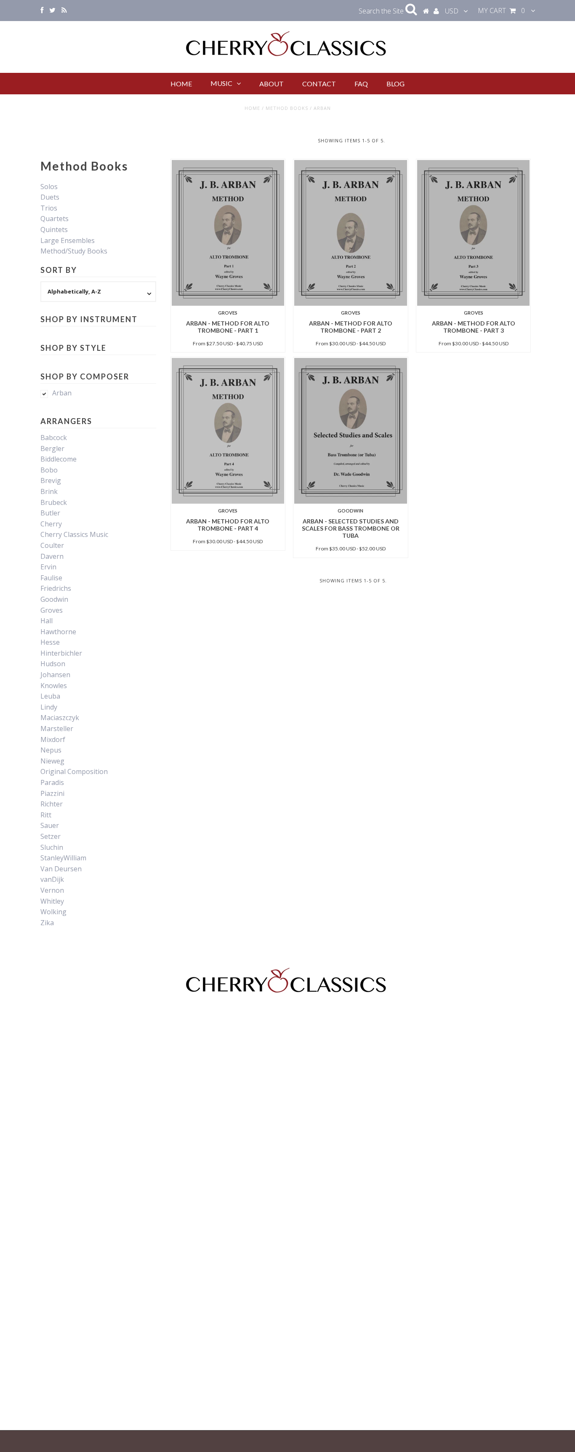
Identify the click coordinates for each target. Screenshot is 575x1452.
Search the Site (382, 11)
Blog (395, 84)
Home (181, 84)
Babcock (53, 437)
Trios (48, 208)
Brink (49, 491)
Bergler (52, 448)
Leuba (50, 696)
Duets (49, 197)
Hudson (52, 663)
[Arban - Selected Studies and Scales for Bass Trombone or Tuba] (350, 430)
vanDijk (52, 879)
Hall (46, 620)
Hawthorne (58, 631)
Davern (52, 556)
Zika (47, 922)
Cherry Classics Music (74, 534)
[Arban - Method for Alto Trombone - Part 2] (350, 233)
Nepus (50, 750)
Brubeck (53, 502)
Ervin (48, 566)
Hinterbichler (61, 653)
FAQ (361, 84)
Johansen (55, 674)
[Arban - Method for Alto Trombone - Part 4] (228, 430)
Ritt (45, 814)
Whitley (52, 901)
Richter (51, 804)
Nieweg (52, 761)
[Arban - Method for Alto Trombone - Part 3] (473, 233)
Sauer (49, 825)
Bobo (49, 470)
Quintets (54, 229)
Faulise (51, 577)
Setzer (50, 836)
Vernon (52, 890)
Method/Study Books (73, 251)
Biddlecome (58, 459)
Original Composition (74, 771)
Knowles (53, 685)
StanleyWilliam (63, 857)
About (271, 84)
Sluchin (51, 847)
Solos (49, 186)
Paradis (52, 782)
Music (221, 83)
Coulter (52, 545)
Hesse (50, 642)
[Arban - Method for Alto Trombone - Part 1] (228, 233)
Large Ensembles (67, 240)
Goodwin (54, 599)
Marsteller (56, 728)
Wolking (53, 911)
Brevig (50, 480)
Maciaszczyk (59, 717)
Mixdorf (52, 739)
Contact (319, 84)
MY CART (501, 10)
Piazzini (52, 793)
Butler (50, 513)
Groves (51, 610)
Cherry (51, 523)
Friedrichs (55, 588)
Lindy (48, 707)
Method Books (287, 108)
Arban (62, 393)
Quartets (54, 218)
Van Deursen (61, 868)
